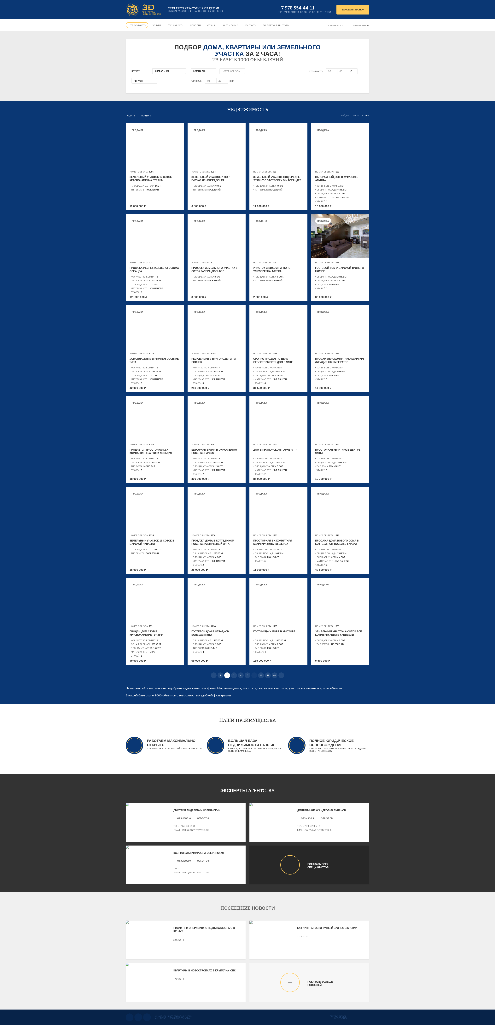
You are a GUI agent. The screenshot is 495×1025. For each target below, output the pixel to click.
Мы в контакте (129, 1017)
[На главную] (143, 9)
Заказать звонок (353, 9)
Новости (195, 25)
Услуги (157, 25)
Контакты (250, 25)
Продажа (137, 130)
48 (274, 675)
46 (261, 675)
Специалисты (175, 25)
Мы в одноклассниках (138, 1017)
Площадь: (197, 80)
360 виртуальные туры (276, 25)
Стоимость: (316, 71)
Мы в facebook (147, 1017)
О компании (230, 25)
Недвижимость (137, 25)
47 (268, 675)
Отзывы (212, 25)
